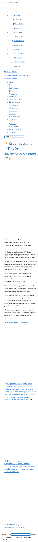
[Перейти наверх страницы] (1, 532)
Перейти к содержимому (12, 2)
